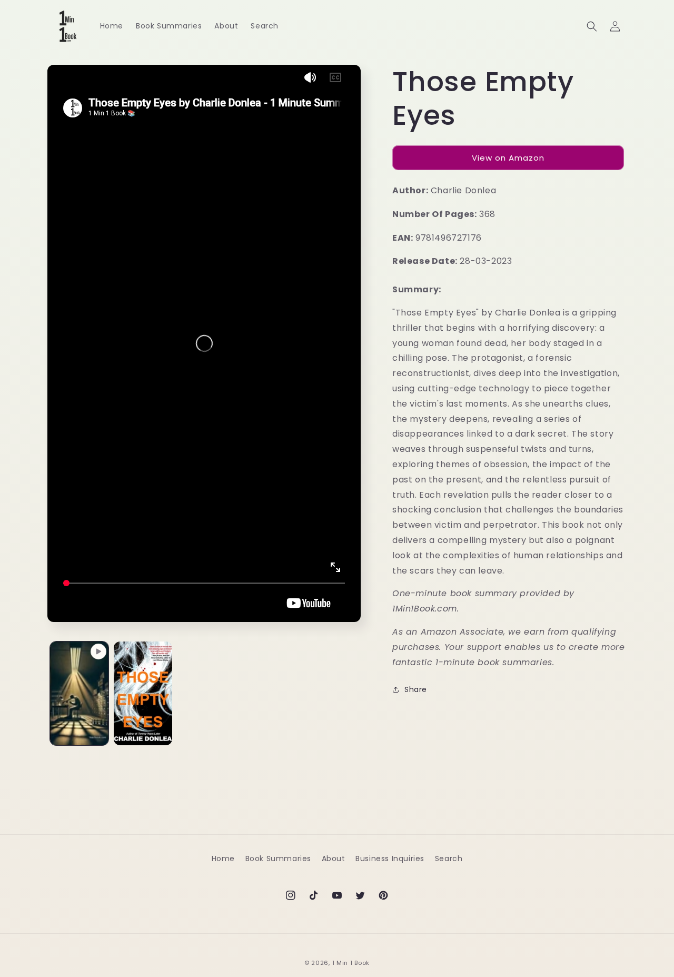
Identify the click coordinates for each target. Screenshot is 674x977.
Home (223, 858)
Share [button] (415, 689)
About (333, 858)
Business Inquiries (389, 858)
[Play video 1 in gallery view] (79, 693)
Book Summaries (278, 858)
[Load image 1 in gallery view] (143, 693)
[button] (591, 26)
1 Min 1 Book (351, 963)
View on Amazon (508, 157)
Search (449, 858)
